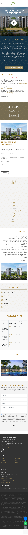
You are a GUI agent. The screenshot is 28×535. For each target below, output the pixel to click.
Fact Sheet (3, 460)
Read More (14, 115)
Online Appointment (20, 79)
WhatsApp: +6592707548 (7, 480)
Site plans (17, 458)
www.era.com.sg (5, 447)
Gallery (16, 462)
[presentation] (26, 368)
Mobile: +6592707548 (6, 478)
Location (3, 464)
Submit (14, 425)
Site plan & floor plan (6, 88)
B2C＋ (11, 327)
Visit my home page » (6, 482)
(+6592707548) (9, 93)
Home (2, 458)
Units (16, 460)
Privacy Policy (18, 464)
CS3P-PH (11, 335)
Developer (3, 462)
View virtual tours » (14, 29)
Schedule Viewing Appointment (14, 67)
